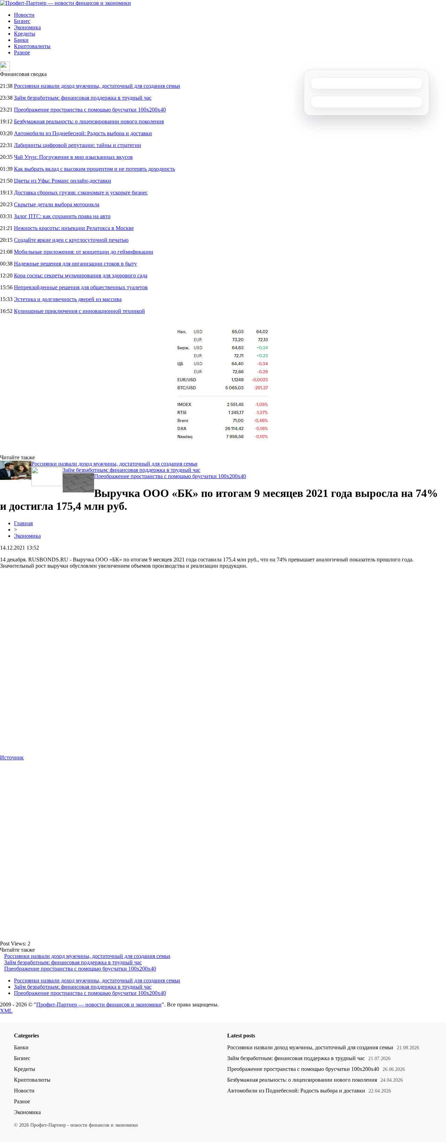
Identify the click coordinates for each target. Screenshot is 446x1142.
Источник (12, 757)
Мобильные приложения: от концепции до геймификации (83, 252)
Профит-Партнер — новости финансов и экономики (99, 1004)
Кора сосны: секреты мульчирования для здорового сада (80, 275)
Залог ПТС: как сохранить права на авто (62, 216)
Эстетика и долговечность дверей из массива (68, 299)
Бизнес (22, 21)
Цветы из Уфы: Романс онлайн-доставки (62, 181)
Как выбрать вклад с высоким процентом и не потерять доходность (94, 169)
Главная (23, 523)
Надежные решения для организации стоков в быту (75, 264)
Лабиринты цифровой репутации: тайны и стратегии (77, 145)
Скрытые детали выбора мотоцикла (56, 204)
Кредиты (24, 34)
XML (6, 1011)
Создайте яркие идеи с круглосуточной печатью (71, 240)
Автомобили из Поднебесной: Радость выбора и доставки (83, 133)
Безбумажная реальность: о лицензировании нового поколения (89, 121)
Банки (21, 40)
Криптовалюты (32, 46)
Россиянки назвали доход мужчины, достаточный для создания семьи (97, 86)
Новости (24, 15)
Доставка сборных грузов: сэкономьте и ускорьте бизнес (81, 193)
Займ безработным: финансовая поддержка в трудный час (83, 98)
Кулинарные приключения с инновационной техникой (79, 311)
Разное (22, 52)
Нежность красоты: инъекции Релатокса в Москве (74, 228)
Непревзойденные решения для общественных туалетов (81, 287)
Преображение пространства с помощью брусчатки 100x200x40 (90, 110)
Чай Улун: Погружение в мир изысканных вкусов (73, 157)
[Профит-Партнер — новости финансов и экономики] (65, 3)
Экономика (27, 27)
